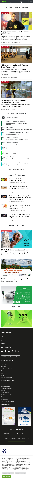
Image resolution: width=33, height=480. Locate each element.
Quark (2, 371)
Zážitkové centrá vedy (6, 368)
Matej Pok (13, 109)
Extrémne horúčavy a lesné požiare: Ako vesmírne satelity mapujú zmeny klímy (20, 206)
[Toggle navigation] (31, 1)
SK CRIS (3, 373)
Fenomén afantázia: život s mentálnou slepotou (17, 179)
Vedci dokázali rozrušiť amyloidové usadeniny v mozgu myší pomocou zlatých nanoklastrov (20, 197)
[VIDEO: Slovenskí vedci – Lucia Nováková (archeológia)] (16, 89)
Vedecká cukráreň (5, 386)
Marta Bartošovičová (15, 42)
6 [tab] (22, 427)
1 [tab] (10, 427)
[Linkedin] (18, 351)
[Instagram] (15, 351)
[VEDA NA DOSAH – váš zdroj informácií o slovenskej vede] (6, 1)
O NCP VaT (4, 364)
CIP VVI (3, 375)
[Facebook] (12, 351)
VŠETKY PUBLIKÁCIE (16, 429)
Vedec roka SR (5, 392)
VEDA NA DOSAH (14, 77)
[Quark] (24, 416)
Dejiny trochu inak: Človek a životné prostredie (15, 33)
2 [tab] (13, 427)
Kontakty (3, 338)
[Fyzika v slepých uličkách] (8, 416)
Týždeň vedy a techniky (7, 394)
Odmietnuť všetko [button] (20, 473)
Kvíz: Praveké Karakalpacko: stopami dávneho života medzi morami (18, 188)
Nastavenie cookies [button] (8, 473)
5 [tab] (20, 427)
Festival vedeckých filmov (7, 388)
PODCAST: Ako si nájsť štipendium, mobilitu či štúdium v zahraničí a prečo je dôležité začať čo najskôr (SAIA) (16, 252)
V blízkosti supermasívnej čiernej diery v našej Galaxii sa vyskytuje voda (19, 216)
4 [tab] (18, 427)
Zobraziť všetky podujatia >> (16, 169)
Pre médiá (3, 341)
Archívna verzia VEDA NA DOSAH (10, 356)
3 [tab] (15, 427)
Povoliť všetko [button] (6, 476)
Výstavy (3, 390)
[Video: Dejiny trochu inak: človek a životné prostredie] (16, 54)
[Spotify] (5, 351)
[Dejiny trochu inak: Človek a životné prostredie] (16, 21)
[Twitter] (9, 351)
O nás (2, 336)
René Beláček (21, 201)
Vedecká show (5, 399)
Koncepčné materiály (6, 377)
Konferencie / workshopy (7, 401)
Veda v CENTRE (5, 384)
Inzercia (3, 343)
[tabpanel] (8, 416)
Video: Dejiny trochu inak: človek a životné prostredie (14, 66)
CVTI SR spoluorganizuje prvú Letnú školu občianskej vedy (15, 280)
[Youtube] (2, 351)
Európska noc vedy (6, 397)
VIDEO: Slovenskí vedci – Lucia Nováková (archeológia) (13, 101)
